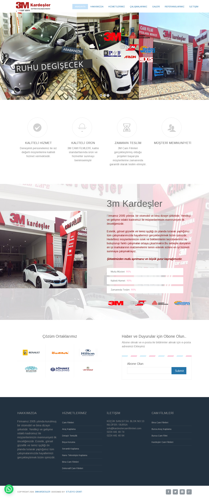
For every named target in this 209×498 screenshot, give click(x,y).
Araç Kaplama (69, 429)
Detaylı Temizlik (69, 435)
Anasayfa (80, 6)
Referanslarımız (175, 6)
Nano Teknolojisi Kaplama (74, 455)
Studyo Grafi (74, 491)
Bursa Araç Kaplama (161, 429)
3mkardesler (42, 491)
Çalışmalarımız (138, 6)
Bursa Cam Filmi (159, 435)
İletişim (193, 6)
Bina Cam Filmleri (70, 462)
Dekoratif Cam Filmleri (72, 468)
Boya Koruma (68, 442)
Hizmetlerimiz (116, 6)
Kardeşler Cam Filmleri (162, 442)
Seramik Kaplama (70, 448)
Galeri (156, 6)
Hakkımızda (96, 6)
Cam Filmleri (68, 422)
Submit (179, 370)
